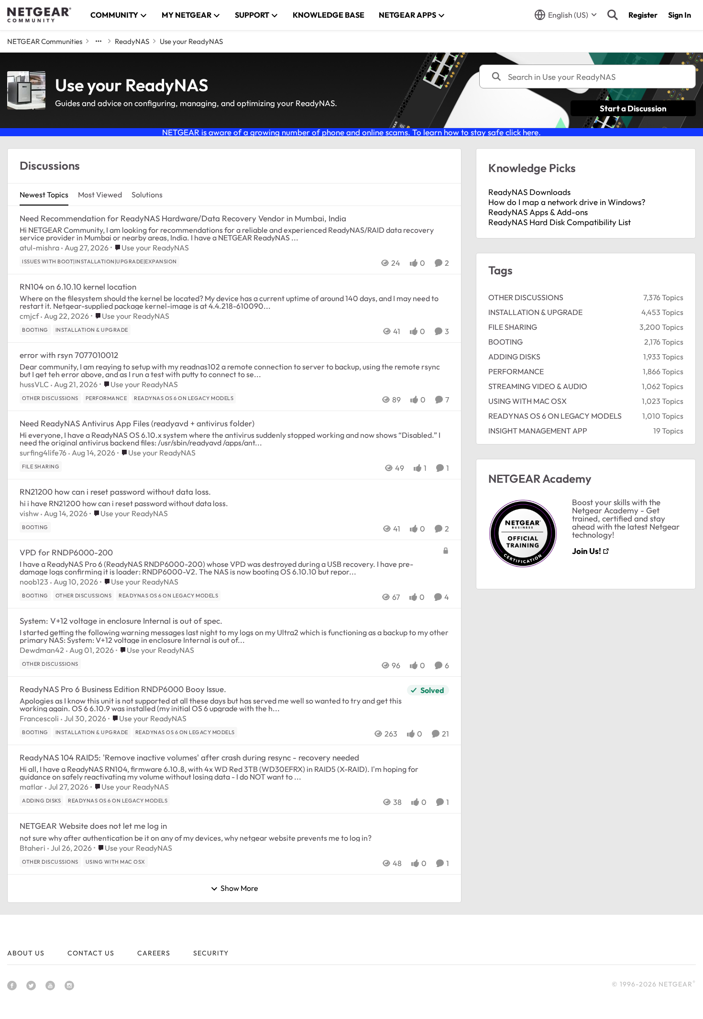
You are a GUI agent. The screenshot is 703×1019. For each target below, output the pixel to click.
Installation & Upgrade (535, 312)
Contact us (90, 953)
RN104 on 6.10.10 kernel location (78, 287)
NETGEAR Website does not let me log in (93, 826)
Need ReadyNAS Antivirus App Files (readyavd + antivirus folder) (137, 423)
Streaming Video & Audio (537, 386)
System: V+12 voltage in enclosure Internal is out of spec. (121, 621)
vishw (29, 513)
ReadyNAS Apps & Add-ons (538, 212)
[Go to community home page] (39, 14)
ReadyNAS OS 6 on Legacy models (555, 416)
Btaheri (32, 848)
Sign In (679, 15)
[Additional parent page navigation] (98, 41)
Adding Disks (514, 356)
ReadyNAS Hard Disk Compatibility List (559, 222)
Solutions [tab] (147, 194)
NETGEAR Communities (44, 41)
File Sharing (512, 327)
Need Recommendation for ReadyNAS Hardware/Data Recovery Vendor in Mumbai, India (183, 218)
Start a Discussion (633, 108)
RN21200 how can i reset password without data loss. (115, 492)
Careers (153, 953)
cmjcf (29, 316)
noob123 (34, 581)
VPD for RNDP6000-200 (66, 552)
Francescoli (39, 718)
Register (643, 15)
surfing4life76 (43, 452)
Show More (239, 888)
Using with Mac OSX (527, 401)
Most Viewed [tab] (100, 194)
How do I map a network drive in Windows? (567, 202)
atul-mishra (39, 247)
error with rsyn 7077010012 (69, 355)
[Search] (612, 15)
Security (211, 953)
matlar (31, 787)
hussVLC (34, 384)
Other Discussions (525, 297)
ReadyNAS (132, 41)
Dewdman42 (42, 650)
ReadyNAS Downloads (529, 192)
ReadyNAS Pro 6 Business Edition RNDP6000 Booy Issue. (123, 689)
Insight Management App (537, 430)
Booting (505, 342)
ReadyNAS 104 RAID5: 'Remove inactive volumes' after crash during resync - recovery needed (189, 757)
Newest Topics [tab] (44, 194)
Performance (516, 371)
